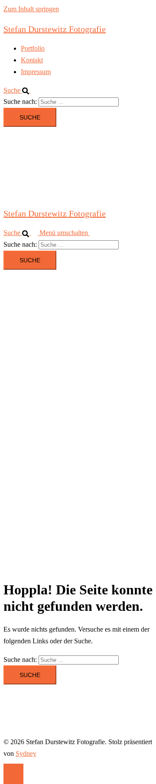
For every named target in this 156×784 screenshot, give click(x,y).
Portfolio (33, 48)
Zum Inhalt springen (31, 9)
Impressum (36, 71)
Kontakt (32, 60)
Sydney (26, 753)
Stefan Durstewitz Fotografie (54, 29)
